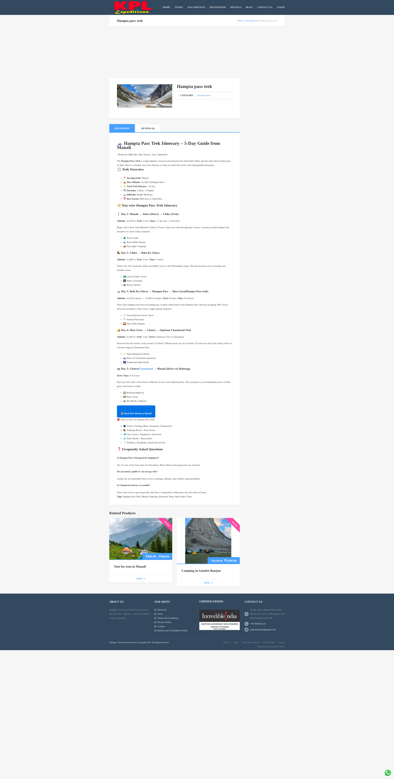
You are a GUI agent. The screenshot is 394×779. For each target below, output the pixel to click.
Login (281, 7)
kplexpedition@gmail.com (263, 629)
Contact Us (264, 7)
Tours (179, 7)
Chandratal (146, 368)
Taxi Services (196, 7)
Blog (249, 7)
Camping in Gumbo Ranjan (201, 571)
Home (166, 7)
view (139, 579)
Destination (218, 7)
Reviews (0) (148, 128)
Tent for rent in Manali (130, 566)
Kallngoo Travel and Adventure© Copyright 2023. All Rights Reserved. (139, 642)
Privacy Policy (164, 622)
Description (122, 128)
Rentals (235, 7)
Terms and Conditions (168, 618)
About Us (162, 610)
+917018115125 (258, 623)
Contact (161, 626)
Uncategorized (252, 20)
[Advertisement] (174, 55)
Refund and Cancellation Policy (172, 630)
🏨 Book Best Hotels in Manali (136, 413)
